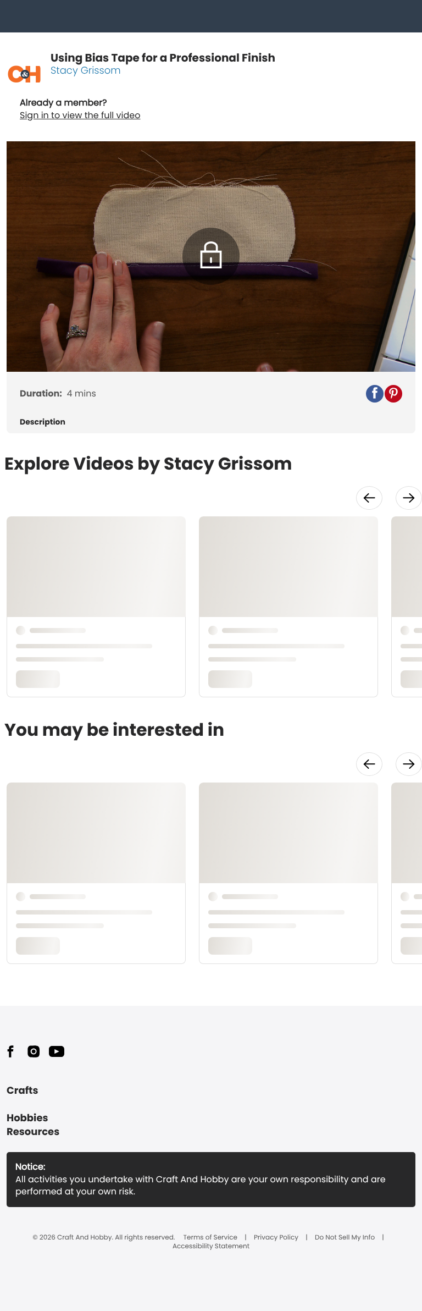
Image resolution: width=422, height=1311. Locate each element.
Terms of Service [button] (210, 1237)
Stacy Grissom (86, 71)
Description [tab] (42, 422)
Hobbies (27, 1118)
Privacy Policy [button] (276, 1237)
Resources (33, 1132)
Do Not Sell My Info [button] (345, 1237)
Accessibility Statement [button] (211, 1246)
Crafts (22, 1091)
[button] (375, 394)
